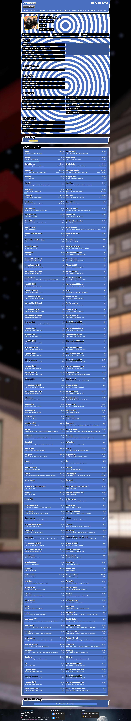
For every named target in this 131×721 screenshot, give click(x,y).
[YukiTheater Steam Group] (96, 3)
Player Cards (42, 10)
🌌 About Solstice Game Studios (90, 713)
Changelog (92, 10)
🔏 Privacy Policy (86, 716)
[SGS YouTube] (100, 3)
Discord (60, 10)
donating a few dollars (33, 719)
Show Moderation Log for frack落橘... (65, 703)
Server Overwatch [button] (102, 10)
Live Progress (82, 10)
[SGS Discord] (93, 3)
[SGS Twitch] (103, 3)
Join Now (33, 10)
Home (26, 10)
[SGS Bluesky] (106, 3)
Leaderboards (51, 10)
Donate (74, 10)
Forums (68, 10)
